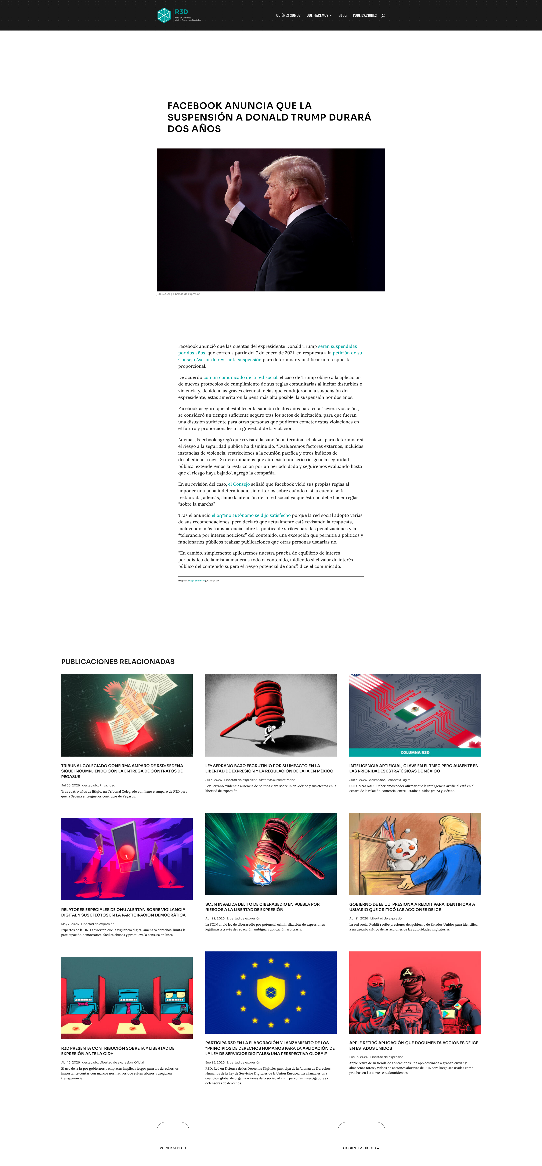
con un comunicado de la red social (240, 377)
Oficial (139, 1062)
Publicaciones (365, 16)
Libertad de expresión (186, 294)
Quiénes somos (288, 16)
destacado (90, 785)
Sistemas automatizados (277, 780)
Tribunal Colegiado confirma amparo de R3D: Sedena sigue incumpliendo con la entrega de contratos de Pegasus (122, 771)
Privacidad (107, 785)
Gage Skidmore (197, 580)
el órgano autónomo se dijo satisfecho (251, 515)
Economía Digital (399, 780)
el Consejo (239, 484)
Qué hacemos (317, 16)
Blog (343, 16)
